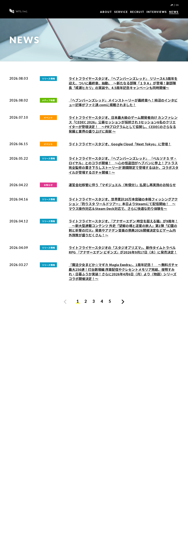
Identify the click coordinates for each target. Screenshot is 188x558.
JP (171, 4)
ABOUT (106, 11)
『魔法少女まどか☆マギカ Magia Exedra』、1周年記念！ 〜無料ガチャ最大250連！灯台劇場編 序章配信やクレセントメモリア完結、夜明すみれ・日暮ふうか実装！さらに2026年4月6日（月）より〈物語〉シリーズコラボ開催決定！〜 (123, 271)
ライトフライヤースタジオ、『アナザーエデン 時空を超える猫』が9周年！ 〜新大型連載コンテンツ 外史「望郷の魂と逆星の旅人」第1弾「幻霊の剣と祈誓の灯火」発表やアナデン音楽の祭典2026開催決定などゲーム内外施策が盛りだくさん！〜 (123, 228)
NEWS (174, 11)
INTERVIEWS (157, 11)
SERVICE (121, 11)
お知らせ (48, 184)
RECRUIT (137, 11)
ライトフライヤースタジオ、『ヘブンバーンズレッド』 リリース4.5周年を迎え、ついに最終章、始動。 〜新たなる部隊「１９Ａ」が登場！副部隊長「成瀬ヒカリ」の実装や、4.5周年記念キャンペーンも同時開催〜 (123, 83)
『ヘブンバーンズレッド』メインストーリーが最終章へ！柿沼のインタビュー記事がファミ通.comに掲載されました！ (123, 102)
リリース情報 (48, 78)
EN (177, 4)
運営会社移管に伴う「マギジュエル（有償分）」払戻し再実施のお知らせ (122, 184)
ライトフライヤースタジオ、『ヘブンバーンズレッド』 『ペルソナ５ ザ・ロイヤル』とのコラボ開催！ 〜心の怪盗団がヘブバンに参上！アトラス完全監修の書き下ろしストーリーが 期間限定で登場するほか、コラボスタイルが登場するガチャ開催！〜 (123, 165)
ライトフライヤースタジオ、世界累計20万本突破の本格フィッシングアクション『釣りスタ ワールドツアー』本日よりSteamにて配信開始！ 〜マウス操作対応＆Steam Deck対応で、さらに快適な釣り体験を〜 (123, 204)
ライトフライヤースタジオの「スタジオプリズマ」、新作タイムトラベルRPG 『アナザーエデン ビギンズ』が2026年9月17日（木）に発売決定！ (123, 249)
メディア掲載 (48, 100)
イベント (48, 117)
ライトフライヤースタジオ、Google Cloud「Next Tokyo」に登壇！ (120, 143)
